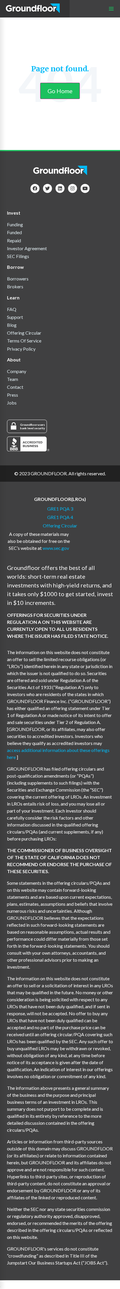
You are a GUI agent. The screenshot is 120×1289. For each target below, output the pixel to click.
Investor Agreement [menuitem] (27, 248)
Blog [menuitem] (12, 325)
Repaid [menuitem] (14, 240)
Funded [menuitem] (14, 232)
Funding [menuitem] (15, 224)
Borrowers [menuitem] (18, 278)
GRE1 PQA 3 (60, 508)
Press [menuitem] (12, 395)
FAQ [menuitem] (11, 309)
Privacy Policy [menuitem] (21, 349)
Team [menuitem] (12, 379)
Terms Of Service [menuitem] (24, 340)
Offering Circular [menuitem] (24, 333)
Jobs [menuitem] (12, 402)
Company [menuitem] (16, 371)
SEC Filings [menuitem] (18, 256)
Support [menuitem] (15, 317)
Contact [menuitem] (15, 387)
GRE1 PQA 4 (60, 517)
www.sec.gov (56, 548)
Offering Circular (60, 525)
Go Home (60, 90)
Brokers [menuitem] (15, 286)
